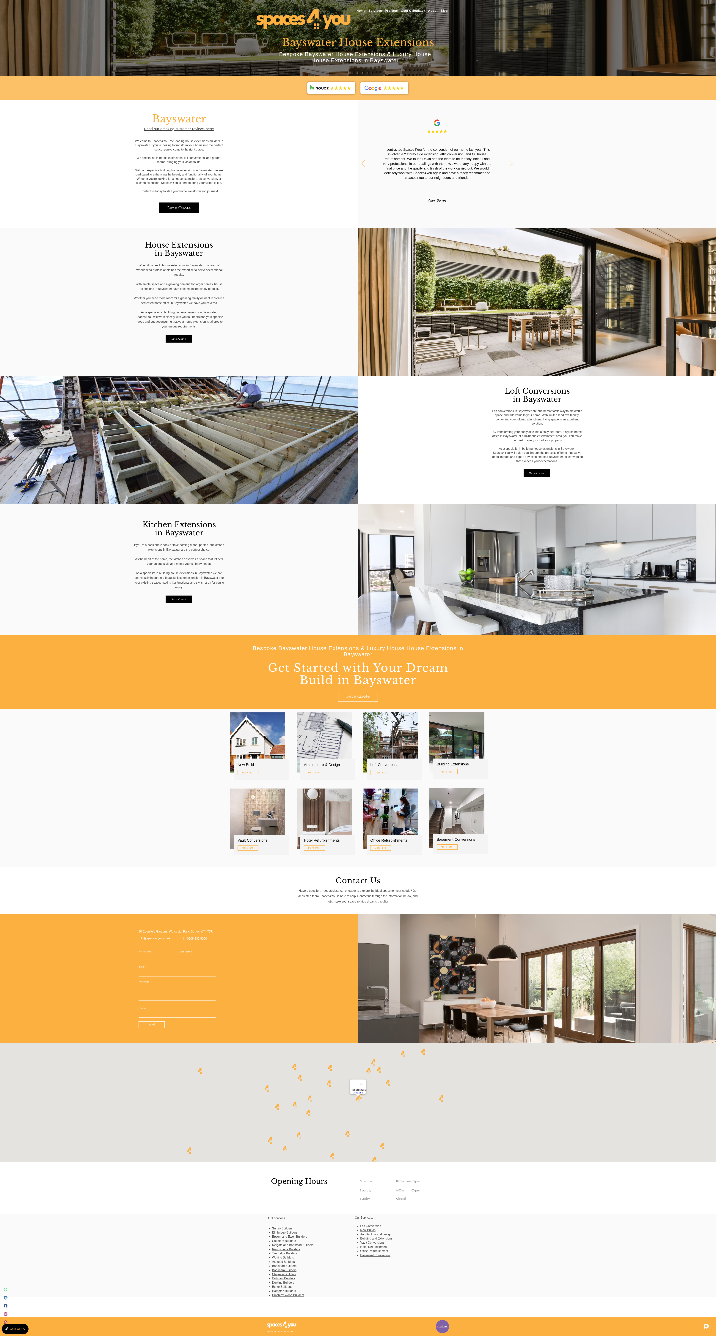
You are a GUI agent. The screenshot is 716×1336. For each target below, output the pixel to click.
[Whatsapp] (5, 1289)
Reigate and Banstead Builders (292, 1245)
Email (142, 966)
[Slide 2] (437, 222)
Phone (142, 1007)
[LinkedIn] (5, 1297)
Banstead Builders (284, 1265)
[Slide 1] (432, 222)
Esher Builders (282, 1286)
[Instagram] (5, 1314)
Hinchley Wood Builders (288, 1295)
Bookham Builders (284, 1270)
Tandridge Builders (284, 1253)
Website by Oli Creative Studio (280, 1331)
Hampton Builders (284, 1291)
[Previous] (363, 163)
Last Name (185, 951)
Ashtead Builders (283, 1261)
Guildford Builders (284, 1240)
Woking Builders (283, 1257)
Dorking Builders (283, 1282)
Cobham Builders (283, 1278)
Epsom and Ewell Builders (289, 1236)
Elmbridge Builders (284, 1232)
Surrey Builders (282, 1228)
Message (144, 981)
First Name (145, 951)
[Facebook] (5, 1306)
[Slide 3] (442, 222)
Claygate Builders (284, 1274)
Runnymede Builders (286, 1249)
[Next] (511, 163)
